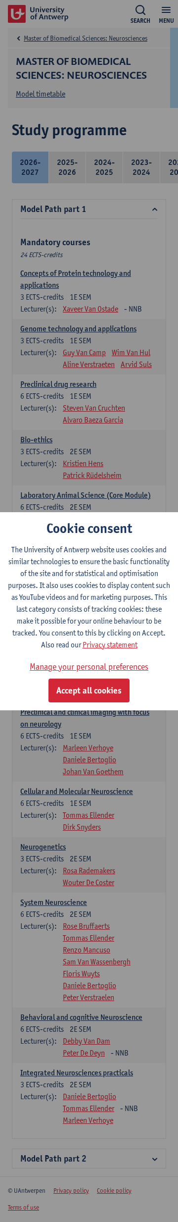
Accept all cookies (89, 690)
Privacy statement (110, 644)
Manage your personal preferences (89, 666)
